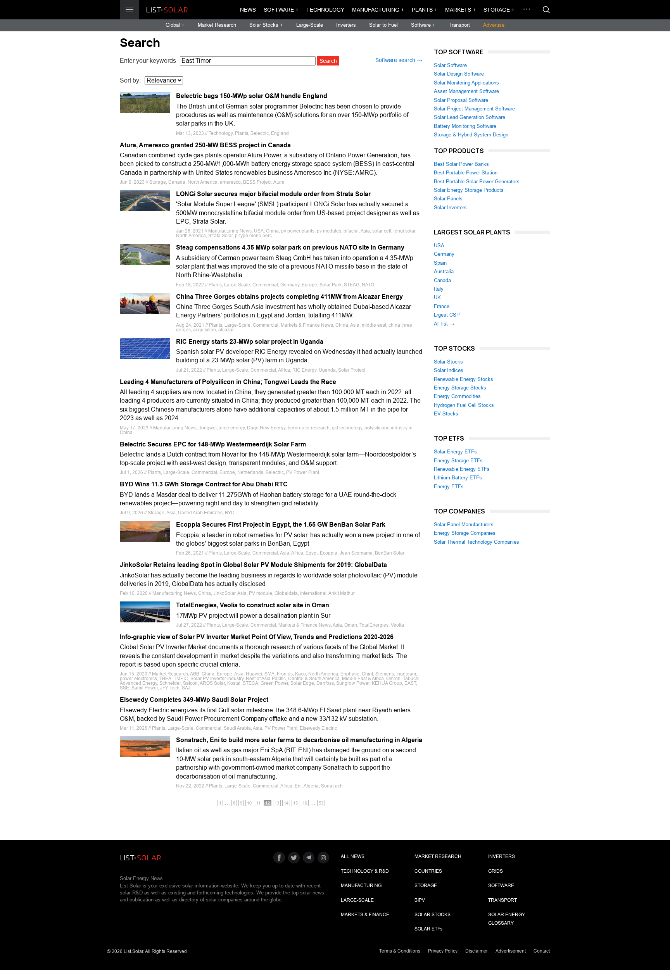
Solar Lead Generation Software (469, 117)
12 (267, 803)
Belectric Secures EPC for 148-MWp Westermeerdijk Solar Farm (213, 444)
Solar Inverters (450, 207)
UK (437, 297)
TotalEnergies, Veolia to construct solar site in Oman (252, 605)
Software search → (398, 60)
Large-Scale (309, 25)
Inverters (346, 25)
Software (501, 885)
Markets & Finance (365, 914)
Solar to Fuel (383, 25)
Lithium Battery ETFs (458, 478)
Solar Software (450, 65)
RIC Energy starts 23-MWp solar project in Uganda (249, 341)
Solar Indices (448, 370)
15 (295, 803)
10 (249, 803)
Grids (495, 871)
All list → (444, 324)
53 (321, 803)
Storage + (499, 10)
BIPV (419, 900)
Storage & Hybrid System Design (471, 135)
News (248, 10)
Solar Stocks (448, 362)
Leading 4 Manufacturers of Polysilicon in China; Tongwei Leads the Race (228, 382)
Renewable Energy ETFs (462, 469)
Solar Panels (448, 199)
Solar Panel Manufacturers (464, 524)
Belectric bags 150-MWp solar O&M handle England (251, 96)
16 (304, 803)
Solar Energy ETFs (455, 452)
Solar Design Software (459, 74)
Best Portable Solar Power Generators (477, 181)
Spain (440, 263)
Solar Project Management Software (474, 109)
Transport (459, 25)
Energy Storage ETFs (458, 460)
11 (258, 803)
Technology (325, 10)
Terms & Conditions (399, 951)
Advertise (493, 25)
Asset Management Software (466, 91)
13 (277, 803)
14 (286, 803)
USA (439, 245)
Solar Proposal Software (461, 100)
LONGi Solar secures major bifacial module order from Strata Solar (273, 194)
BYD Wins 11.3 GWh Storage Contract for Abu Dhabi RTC (204, 484)
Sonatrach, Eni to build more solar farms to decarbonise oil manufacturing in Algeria (299, 740)
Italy (439, 289)
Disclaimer (476, 951)
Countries (428, 871)
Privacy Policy (443, 951)
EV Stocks (446, 414)
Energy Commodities (457, 396)
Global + (175, 25)
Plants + (424, 10)
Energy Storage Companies (465, 533)
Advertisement (511, 951)
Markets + (460, 10)
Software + (281, 10)
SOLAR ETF (428, 929)
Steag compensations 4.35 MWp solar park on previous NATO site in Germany (290, 247)
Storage (425, 885)
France (441, 306)
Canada (442, 280)
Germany (444, 254)
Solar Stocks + (266, 25)
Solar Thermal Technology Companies (476, 542)
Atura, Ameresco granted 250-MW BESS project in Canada (205, 145)
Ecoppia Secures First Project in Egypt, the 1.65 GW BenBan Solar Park (280, 524)
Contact (542, 951)
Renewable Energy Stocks (463, 379)
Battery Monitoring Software (465, 126)
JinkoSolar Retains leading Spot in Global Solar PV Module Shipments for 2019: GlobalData (253, 565)
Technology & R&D (365, 871)
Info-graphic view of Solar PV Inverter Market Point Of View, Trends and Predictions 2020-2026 (257, 637)
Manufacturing (361, 885)
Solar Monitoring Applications (466, 83)
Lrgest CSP (447, 315)
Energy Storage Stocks (460, 388)
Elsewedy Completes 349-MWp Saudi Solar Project (194, 699)
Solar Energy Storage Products (469, 190)
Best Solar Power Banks (461, 164)
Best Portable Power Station (465, 173)
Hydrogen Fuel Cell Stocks (464, 405)
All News (352, 856)
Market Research (217, 25)
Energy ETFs (449, 486)
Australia (444, 271)
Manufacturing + (378, 10)
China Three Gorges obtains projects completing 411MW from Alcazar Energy (289, 296)
